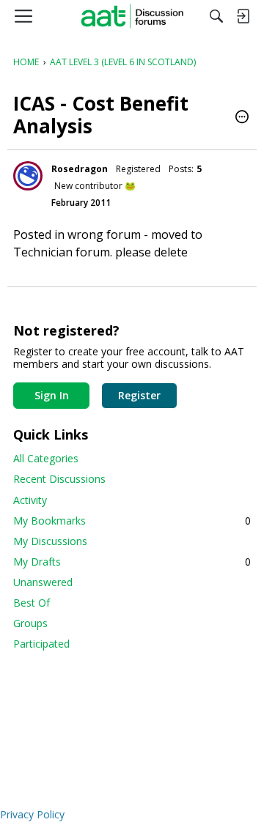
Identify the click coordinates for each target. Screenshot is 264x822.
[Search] (216, 16)
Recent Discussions (59, 479)
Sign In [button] (51, 395)
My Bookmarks (132, 520)
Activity (30, 500)
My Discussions (50, 541)
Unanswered (43, 582)
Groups (30, 623)
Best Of (31, 603)
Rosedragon (79, 169)
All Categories (45, 458)
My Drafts (132, 562)
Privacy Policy (32, 814)
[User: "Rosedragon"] (28, 175)
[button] (242, 117)
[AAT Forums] (132, 16)
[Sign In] (243, 16)
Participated (41, 644)
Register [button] (139, 395)
